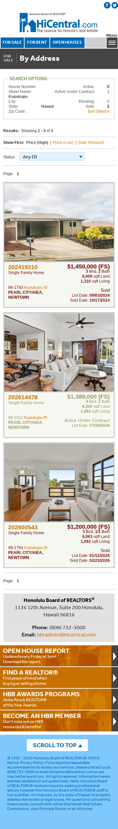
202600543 (23, 527)
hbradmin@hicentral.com (66, 634)
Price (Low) (63, 142)
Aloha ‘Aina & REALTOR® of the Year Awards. (41, 699)
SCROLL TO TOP (54, 745)
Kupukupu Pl (35, 417)
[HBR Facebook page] (107, 5)
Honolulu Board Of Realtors (59, 23)
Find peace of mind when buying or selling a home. (30, 677)
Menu (111, 35)
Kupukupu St (35, 287)
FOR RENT (37, 42)
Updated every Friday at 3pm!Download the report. (36, 655)
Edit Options (98, 111)
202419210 (23, 267)
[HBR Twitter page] (114, 5)
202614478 (23, 397)
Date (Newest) (91, 142)
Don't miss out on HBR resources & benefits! (42, 720)
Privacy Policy (31, 762)
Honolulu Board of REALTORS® (60, 758)
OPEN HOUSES (67, 42)
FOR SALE (12, 42)
